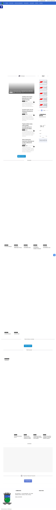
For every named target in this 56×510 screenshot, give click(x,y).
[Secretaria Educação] (8, 292)
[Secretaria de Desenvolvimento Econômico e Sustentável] (37, 205)
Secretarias (6, 332)
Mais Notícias (22, 156)
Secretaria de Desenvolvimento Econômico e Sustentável (37, 247)
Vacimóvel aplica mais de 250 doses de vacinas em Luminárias (27, 111)
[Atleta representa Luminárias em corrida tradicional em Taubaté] (28, 394)
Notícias (11, 92)
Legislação (32, 3)
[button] (53, 3)
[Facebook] (2, 1)
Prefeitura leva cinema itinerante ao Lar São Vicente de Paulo (27, 98)
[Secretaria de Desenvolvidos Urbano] (28, 205)
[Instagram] (4, 1)
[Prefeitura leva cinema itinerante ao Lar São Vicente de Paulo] (15, 100)
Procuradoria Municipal (8, 246)
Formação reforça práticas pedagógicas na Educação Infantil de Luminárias (47, 437)
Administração (7, 358)
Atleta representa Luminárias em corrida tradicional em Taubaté (27, 437)
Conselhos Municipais (19, 3)
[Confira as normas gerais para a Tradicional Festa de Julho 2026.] (21, 87)
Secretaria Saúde (16, 333)
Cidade (6, 3)
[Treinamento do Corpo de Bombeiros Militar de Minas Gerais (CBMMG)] (37, 394)
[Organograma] (8, 356)
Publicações (26, 3)
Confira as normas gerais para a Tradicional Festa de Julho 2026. (21, 91)
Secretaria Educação (7, 333)
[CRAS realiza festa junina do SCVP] (18, 394)
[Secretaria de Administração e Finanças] (18, 205)
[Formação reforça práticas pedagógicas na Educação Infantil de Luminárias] (47, 394)
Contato (36, 3)
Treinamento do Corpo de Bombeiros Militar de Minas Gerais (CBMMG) (37, 437)
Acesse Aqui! (28, 480)
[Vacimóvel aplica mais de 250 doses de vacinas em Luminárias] (15, 113)
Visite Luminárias (28, 345)
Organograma (6, 360)
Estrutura (11, 3)
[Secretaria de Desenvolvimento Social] (47, 205)
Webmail (41, 3)
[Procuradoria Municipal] (8, 205)
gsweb (14, 92)
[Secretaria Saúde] (18, 292)
